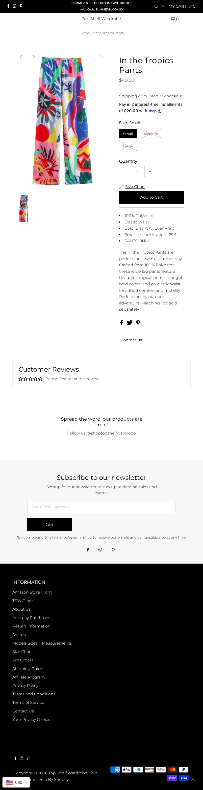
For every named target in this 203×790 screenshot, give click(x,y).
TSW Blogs (23, 601)
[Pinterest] (21, 6)
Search (19, 634)
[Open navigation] (28, 19)
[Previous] (21, 56)
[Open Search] (156, 6)
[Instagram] (14, 6)
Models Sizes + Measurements (42, 643)
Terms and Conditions (33, 694)
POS (94, 773)
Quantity (128, 161)
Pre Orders (22, 660)
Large (128, 146)
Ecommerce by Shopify (46, 779)
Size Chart (22, 651)
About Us (21, 609)
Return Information (31, 626)
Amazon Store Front (32, 592)
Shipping (128, 96)
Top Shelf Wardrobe (101, 18)
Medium (151, 134)
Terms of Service (28, 702)
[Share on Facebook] (122, 323)
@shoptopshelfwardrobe (111, 433)
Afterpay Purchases (31, 617)
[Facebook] (8, 6)
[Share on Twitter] (130, 323)
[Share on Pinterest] (138, 323)
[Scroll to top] (193, 780)
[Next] (33, 56)
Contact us (131, 340)
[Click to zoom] (101, 56)
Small (128, 134)
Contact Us (23, 711)
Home (85, 33)
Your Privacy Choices (32, 719)
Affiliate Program (28, 677)
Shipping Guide (27, 668)
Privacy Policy (25, 685)
